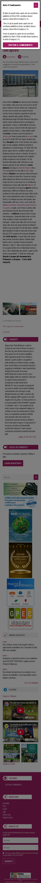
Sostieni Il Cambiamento (20, 45)
